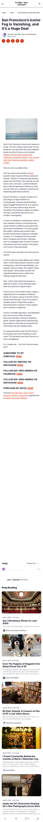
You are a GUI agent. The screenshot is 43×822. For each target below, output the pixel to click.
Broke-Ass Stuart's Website (16, 398)
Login (9, 580)
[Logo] (21, 4)
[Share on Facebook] (3, 41)
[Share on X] (8, 41)
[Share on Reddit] (22, 41)
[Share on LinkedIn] (17, 41)
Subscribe (16, 580)
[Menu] (3, 4)
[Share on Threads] (13, 41)
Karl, (32, 173)
